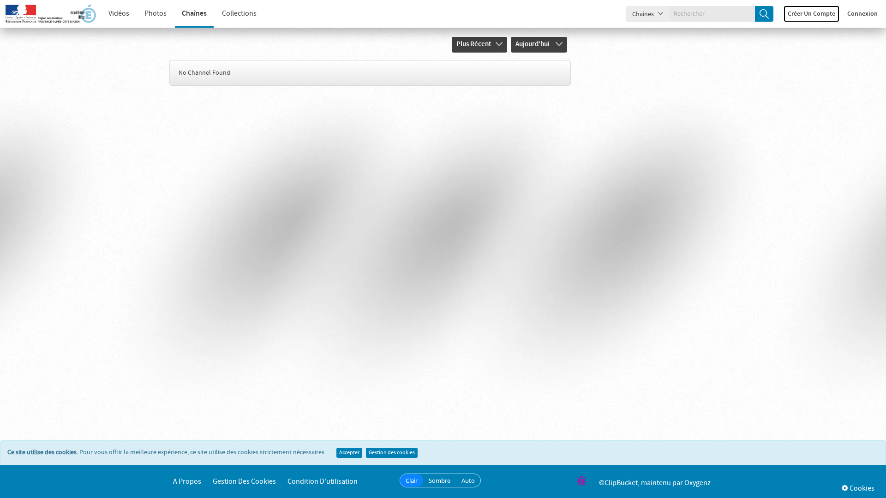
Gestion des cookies (392, 452)
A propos (187, 481)
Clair (412, 480)
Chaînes (194, 13)
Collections (239, 13)
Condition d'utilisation (322, 481)
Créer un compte (811, 14)
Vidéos (118, 13)
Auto (468, 480)
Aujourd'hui (533, 44)
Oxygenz (697, 483)
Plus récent (473, 44)
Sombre (439, 480)
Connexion (862, 14)
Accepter (349, 452)
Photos (155, 13)
